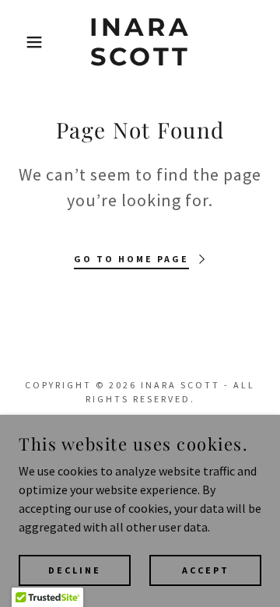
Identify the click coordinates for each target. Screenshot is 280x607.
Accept (205, 570)
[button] (22, 42)
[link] (140, 42)
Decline (74, 570)
